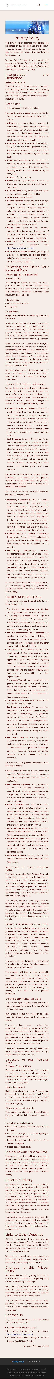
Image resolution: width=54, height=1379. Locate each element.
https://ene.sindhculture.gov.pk (20, 248)
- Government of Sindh (33, 1375)
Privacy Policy (18, 1361)
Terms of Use (33, 1361)
